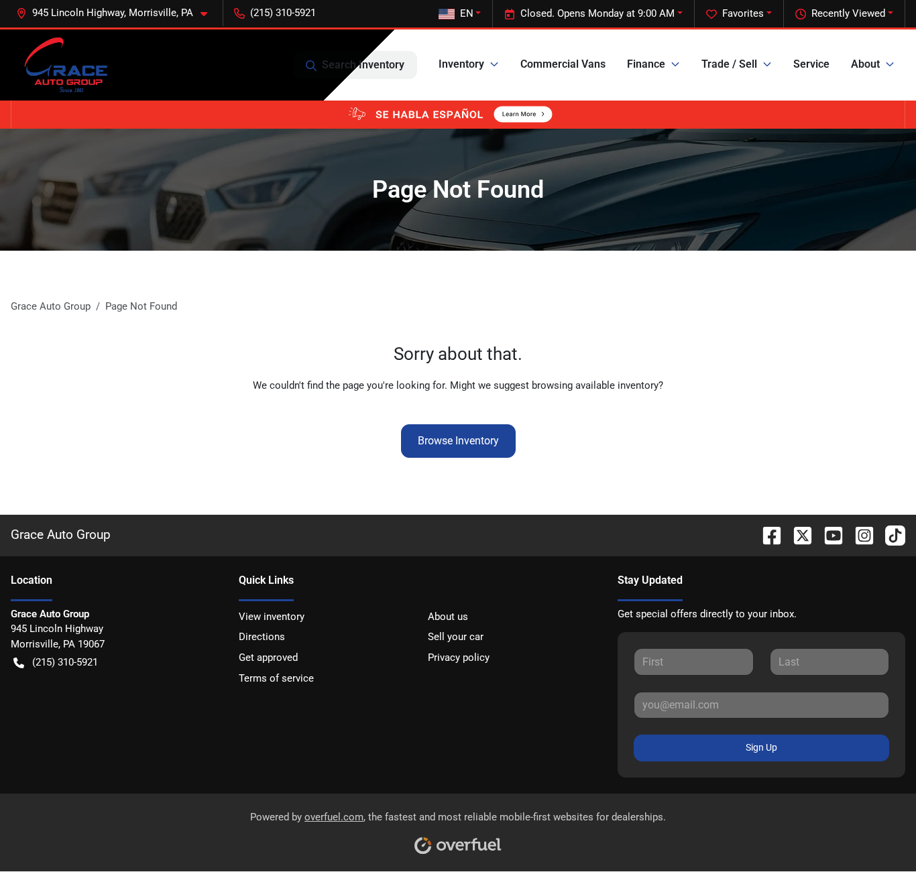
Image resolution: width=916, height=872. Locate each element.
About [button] (865, 64)
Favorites (743, 13)
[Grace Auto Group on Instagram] (859, 534)
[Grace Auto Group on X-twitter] (797, 534)
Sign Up (761, 747)
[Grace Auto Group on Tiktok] (889, 534)
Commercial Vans (563, 64)
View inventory (271, 617)
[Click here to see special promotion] (458, 114)
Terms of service (276, 678)
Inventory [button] (461, 64)
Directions (262, 637)
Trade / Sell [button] (729, 64)
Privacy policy (459, 657)
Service (811, 64)
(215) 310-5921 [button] (283, 13)
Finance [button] (646, 64)
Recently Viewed (848, 13)
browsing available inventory (595, 385)
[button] (117, 13)
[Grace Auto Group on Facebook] (766, 534)
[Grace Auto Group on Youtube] (828, 534)
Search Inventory (363, 64)
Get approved (268, 657)
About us (448, 617)
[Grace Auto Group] (65, 65)
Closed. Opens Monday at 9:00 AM (597, 13)
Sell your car (455, 637)
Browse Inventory (458, 440)
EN (466, 13)
